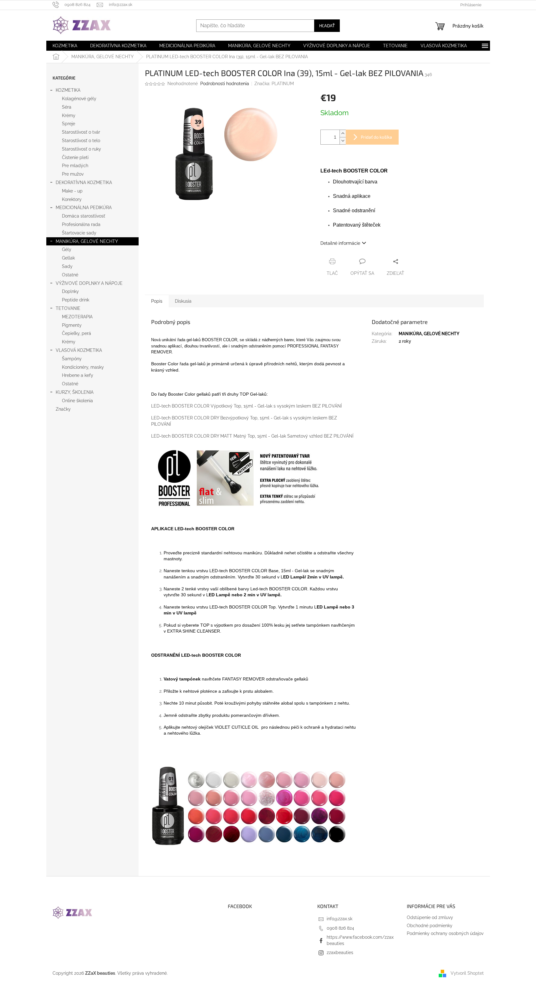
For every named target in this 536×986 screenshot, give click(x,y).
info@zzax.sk (339, 918)
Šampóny (72, 358)
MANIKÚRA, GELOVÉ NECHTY (87, 241)
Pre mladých (75, 165)
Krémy (68, 115)
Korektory (72, 199)
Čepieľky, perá (76, 333)
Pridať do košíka (376, 137)
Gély (66, 249)
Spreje (68, 123)
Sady (67, 266)
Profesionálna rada (81, 224)
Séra (66, 107)
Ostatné (70, 274)
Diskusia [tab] (183, 301)
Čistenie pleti (75, 157)
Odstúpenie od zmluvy (430, 917)
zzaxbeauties (340, 952)
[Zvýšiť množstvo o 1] (342, 133)
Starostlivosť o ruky (81, 148)
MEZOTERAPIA (77, 316)
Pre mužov (73, 174)
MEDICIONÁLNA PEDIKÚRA (84, 207)
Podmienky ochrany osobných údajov (445, 933)
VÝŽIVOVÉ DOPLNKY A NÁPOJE (89, 283)
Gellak (68, 257)
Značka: (274, 83)
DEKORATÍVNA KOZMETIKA (84, 182)
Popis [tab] (156, 301)
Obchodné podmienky (429, 925)
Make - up (72, 190)
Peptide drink (75, 299)
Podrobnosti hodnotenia (224, 83)
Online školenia (77, 400)
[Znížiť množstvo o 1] (342, 140)
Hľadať (327, 25)
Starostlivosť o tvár (81, 132)
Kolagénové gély (79, 98)
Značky (63, 409)
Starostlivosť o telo (81, 140)
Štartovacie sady (79, 232)
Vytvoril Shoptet (467, 972)
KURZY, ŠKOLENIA (75, 392)
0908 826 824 (340, 928)
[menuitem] (65, 46)
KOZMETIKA (68, 90)
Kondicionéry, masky (83, 367)
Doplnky (70, 291)
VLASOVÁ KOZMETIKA (79, 350)
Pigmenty (72, 325)
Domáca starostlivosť (83, 215)
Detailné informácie (340, 243)
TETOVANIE (68, 308)
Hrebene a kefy (77, 375)
